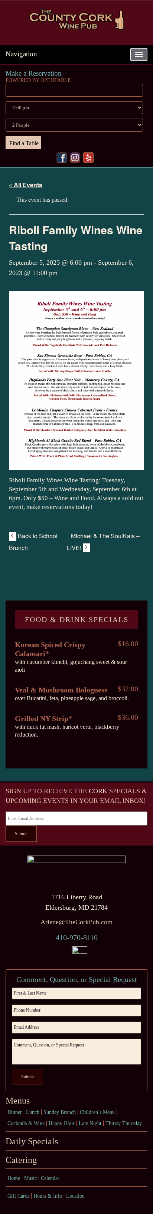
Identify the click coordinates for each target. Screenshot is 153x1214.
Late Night (90, 1123)
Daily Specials (32, 1141)
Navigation (21, 54)
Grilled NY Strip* (43, 718)
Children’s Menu (97, 1112)
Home (13, 1178)
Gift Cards (18, 1196)
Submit (21, 833)
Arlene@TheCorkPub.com (76, 922)
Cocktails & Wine (26, 1123)
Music (30, 1178)
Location (75, 1196)
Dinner (14, 1112)
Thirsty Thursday (123, 1123)
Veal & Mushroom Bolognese (61, 690)
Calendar (50, 1178)
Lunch (32, 1112)
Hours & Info (47, 1196)
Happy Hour (62, 1123)
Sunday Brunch (59, 1112)
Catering (21, 1160)
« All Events (25, 185)
